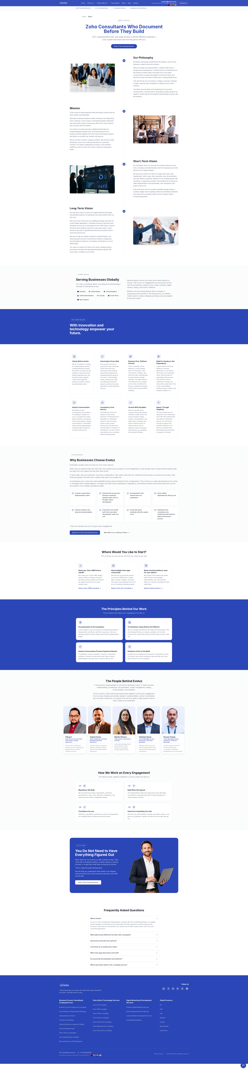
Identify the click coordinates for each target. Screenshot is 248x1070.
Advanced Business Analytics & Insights (71, 1024)
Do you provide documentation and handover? (106, 959)
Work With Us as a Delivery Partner (115, 532)
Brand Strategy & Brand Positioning (137, 1011)
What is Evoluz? (95, 918)
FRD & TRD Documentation (67, 1033)
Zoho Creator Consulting (100, 1013)
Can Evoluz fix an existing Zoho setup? (103, 947)
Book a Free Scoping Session (124, 46)
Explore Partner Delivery (152, 588)
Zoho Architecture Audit (66, 1028)
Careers (135, 3)
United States (95, 291)
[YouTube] (177, 988)
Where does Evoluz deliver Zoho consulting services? (108, 965)
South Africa (114, 295)
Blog (129, 3)
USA (161, 1013)
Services (90, 3)
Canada (102, 295)
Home (83, 3)
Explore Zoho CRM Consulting (88, 588)
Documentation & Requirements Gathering (72, 1011)
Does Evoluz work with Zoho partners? (103, 941)
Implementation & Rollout (67, 1016)
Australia (83, 291)
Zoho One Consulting (99, 1005)
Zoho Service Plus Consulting (102, 1030)
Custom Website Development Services (139, 1016)
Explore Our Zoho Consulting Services (85, 532)
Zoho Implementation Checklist (69, 1037)
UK (161, 1005)
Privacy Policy (158, 1054)
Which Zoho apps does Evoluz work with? (104, 953)
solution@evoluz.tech (168, 1)
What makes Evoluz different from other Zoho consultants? (110, 935)
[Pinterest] (187, 988)
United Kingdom (111, 291)
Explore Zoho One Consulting (121, 588)
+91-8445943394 (85, 1052)
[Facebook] (168, 988)
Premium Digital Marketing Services (137, 1007)
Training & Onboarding (66, 1020)
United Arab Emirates (87, 295)
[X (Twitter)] (182, 988)
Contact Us (183, 3)
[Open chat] (243, 1065)
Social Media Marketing (133, 1020)
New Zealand (84, 299)
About (124, 3)
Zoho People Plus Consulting (102, 1022)
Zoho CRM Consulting (100, 1009)
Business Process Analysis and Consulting (72, 1007)
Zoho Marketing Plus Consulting (103, 1026)
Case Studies (115, 3)
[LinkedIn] (163, 988)
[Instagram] (173, 988)
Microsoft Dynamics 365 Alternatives (70, 1041)
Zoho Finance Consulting (101, 1018)
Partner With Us (102, 3)
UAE (161, 1009)
